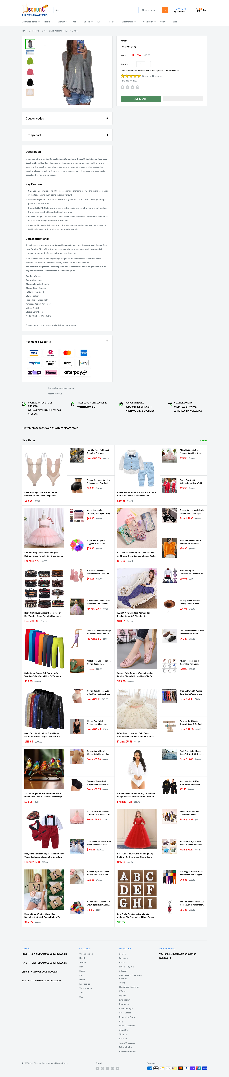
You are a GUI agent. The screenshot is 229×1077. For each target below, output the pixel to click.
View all (204, 440)
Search (122, 953)
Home (111, 21)
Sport (163, 21)
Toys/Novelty (146, 21)
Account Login (126, 1008)
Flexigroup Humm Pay (129, 987)
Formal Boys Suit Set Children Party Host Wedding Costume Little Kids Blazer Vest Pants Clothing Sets (192, 482)
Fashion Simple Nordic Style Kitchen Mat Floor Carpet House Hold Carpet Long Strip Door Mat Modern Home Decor (192, 512)
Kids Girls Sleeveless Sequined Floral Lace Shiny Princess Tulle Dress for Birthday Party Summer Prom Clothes (98, 572)
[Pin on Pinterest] (127, 87)
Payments (123, 958)
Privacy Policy (125, 1047)
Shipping (123, 1034)
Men (74, 21)
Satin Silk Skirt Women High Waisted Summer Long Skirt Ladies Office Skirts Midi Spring (99, 632)
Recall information (127, 1051)
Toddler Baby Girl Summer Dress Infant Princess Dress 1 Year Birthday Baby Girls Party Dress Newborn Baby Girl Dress (99, 813)
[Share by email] (137, 87)
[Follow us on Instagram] (102, 1068)
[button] (183, 98)
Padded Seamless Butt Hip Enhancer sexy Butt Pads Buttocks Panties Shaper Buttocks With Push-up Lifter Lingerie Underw (98, 482)
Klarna (122, 962)
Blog (121, 1021)
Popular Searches (127, 1025)
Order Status (125, 1012)
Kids (99, 21)
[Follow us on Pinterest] (107, 1068)
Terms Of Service (127, 1043)
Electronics (127, 21)
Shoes (87, 21)
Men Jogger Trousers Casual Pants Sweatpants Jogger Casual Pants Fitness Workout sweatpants (192, 873)
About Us (123, 1030)
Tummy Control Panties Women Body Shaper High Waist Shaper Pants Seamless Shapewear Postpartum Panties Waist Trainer (98, 753)
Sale (175, 21)
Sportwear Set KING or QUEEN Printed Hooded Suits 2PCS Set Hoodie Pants (192, 783)
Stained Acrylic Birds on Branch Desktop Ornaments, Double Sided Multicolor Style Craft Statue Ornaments (43, 795)
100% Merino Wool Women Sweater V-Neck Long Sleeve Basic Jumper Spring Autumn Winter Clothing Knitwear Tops (192, 542)
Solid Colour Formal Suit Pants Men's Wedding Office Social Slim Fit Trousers (42, 674)
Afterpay (123, 971)
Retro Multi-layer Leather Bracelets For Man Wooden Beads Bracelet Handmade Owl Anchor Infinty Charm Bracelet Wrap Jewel (43, 614)
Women (61, 21)
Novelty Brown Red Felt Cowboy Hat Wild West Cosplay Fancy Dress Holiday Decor (192, 602)
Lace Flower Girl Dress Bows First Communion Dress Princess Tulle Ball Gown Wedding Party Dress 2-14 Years (99, 843)
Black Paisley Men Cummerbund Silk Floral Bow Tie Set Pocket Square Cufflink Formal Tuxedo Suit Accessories (192, 572)
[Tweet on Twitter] (132, 87)
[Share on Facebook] (122, 87)
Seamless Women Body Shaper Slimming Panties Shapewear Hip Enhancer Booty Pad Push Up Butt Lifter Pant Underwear (98, 783)
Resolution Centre (127, 1017)
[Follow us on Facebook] (97, 1068)
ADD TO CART (141, 98)
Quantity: (125, 64)
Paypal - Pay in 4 (126, 966)
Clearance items (29, 21)
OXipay (122, 991)
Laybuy (122, 995)
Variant (124, 40)
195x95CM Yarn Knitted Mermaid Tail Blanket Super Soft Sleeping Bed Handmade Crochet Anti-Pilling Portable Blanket (136, 614)
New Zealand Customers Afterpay (130, 976)
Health (47, 21)
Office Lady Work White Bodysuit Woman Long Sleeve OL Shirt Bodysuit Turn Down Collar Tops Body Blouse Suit (136, 795)
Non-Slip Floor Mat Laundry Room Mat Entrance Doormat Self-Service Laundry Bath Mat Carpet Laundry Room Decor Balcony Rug (99, 452)
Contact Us (124, 1004)
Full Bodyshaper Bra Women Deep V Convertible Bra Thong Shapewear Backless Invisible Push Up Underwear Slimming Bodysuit (42, 494)
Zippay (122, 982)
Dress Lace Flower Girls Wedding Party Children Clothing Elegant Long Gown (135, 855)
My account (179, 11)
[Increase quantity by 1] (148, 64)
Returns (123, 1038)
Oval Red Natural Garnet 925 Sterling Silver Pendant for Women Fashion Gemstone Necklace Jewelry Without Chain (192, 903)
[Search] (165, 10)
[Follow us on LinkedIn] (117, 1068)
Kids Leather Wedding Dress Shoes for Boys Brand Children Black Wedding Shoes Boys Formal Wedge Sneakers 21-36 (192, 632)
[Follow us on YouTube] (112, 1068)
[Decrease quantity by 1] (133, 64)
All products (34, 31)
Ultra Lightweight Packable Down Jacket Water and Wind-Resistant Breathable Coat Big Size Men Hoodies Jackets (192, 693)
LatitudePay (124, 999)
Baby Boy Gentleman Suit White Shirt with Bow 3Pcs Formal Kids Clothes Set (136, 494)
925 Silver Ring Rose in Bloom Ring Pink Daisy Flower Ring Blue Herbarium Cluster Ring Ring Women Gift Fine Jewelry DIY (192, 663)
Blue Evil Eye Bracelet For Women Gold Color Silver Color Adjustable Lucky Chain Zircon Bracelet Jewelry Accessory (98, 873)
